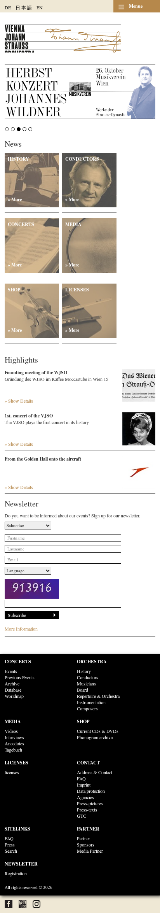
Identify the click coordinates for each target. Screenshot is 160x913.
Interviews (14, 737)
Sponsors (85, 844)
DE (8, 7)
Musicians (86, 683)
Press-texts (87, 809)
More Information (21, 629)
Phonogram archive (95, 737)
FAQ (81, 778)
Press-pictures (90, 803)
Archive (12, 683)
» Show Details (19, 401)
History (18, 179)
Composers (87, 708)
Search (11, 851)
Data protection (91, 791)
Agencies (85, 797)
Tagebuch (13, 750)
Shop (15, 309)
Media (73, 244)
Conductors (82, 179)
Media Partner (90, 851)
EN (40, 7)
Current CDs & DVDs (97, 731)
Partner (88, 828)
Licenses (77, 309)
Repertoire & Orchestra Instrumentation (98, 699)
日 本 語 (24, 7)
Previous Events (20, 677)
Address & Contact (94, 772)
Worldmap (14, 696)
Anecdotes (14, 743)
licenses (12, 772)
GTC (81, 816)
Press (10, 844)
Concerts (21, 244)
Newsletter (21, 863)
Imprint (83, 785)
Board (82, 690)
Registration (16, 873)
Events (11, 671)
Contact (88, 762)
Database (13, 690)
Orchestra (92, 661)
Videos (11, 731)
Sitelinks (17, 828)
